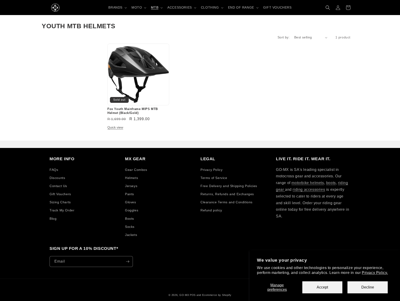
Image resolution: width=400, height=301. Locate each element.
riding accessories (309, 189)
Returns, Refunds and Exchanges (227, 194)
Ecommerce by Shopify (216, 295)
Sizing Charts (60, 202)
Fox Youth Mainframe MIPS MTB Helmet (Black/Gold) (132, 111)
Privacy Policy (211, 170)
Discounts (57, 178)
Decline (367, 287)
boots (331, 183)
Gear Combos (136, 170)
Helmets (131, 178)
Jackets (131, 235)
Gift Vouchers (60, 194)
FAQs (54, 170)
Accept (322, 287)
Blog (53, 218)
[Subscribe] (127, 261)
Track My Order (62, 210)
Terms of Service (213, 178)
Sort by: (284, 37)
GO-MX (184, 295)
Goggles (131, 210)
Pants (129, 194)
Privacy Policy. (375, 273)
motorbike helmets (307, 183)
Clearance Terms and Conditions (226, 202)
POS (193, 295)
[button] (117, 7)
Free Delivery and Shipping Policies (228, 186)
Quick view (115, 127)
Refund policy (211, 210)
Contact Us (58, 186)
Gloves (130, 202)
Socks (129, 227)
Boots (129, 218)
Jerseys (131, 186)
